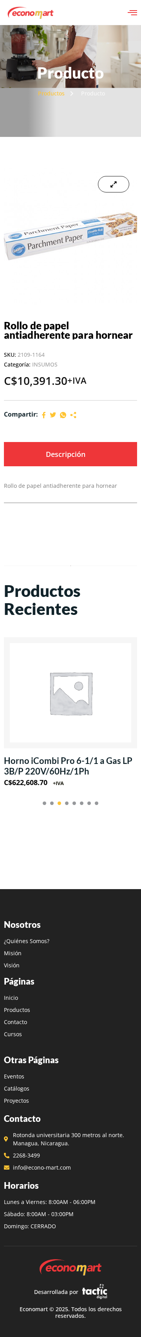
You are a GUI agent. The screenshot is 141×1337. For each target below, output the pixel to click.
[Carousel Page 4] (67, 803)
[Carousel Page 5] (74, 803)
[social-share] (44, 414)
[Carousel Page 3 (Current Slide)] (59, 803)
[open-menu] (132, 12)
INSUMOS (45, 364)
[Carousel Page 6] (81, 803)
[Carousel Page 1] (44, 803)
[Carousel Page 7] (89, 803)
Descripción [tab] (65, 454)
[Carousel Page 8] (96, 803)
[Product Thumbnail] (113, 184)
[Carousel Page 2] (52, 803)
